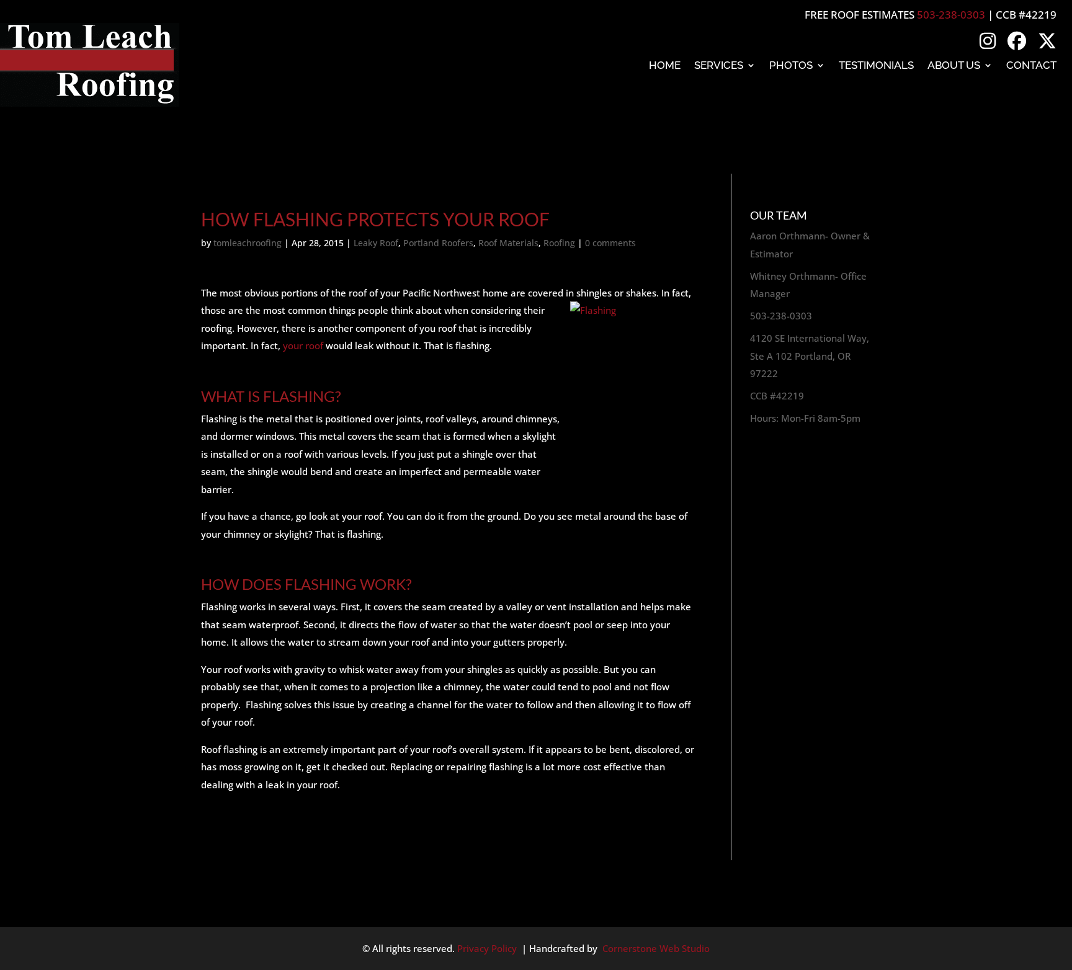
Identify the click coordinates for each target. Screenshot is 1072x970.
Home (665, 65)
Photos (791, 65)
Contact (1031, 65)
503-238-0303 (951, 14)
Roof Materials (508, 243)
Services (718, 65)
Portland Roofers (438, 243)
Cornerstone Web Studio (656, 948)
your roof (304, 345)
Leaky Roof (376, 243)
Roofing (559, 243)
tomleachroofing (247, 243)
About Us (953, 65)
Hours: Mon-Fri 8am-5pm (805, 418)
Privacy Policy (487, 948)
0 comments (610, 243)
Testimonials (876, 65)
